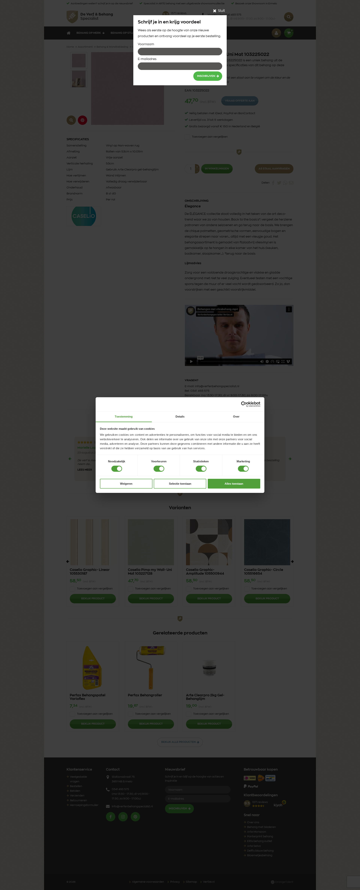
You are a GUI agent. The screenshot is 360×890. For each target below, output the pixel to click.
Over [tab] (236, 416)
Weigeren (126, 483)
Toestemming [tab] (124, 416)
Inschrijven (206, 76)
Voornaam (146, 44)
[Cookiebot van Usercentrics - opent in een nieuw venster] (243, 404)
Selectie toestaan (180, 483)
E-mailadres (147, 59)
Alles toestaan (234, 483)
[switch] (159, 469)
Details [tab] (180, 416)
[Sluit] (214, 10)
